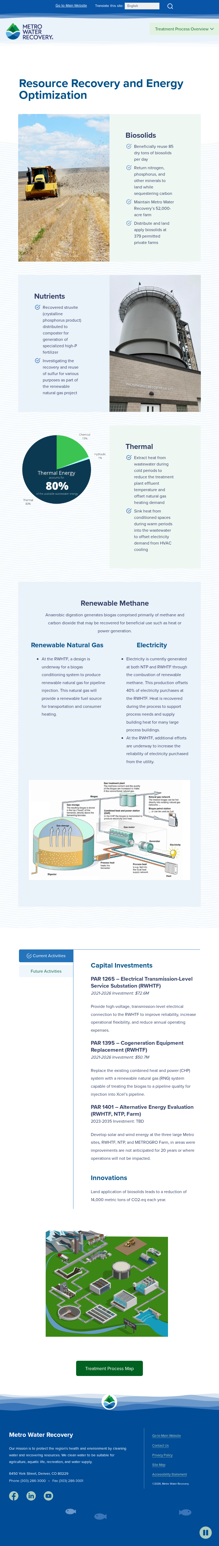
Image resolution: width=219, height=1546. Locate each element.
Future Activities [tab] (46, 971)
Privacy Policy (162, 1455)
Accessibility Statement (169, 1474)
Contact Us (160, 1445)
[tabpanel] (140, 1077)
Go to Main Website (71, 5)
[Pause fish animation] (206, 1533)
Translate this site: (109, 5)
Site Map (158, 1464)
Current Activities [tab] (49, 956)
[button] (170, 6)
